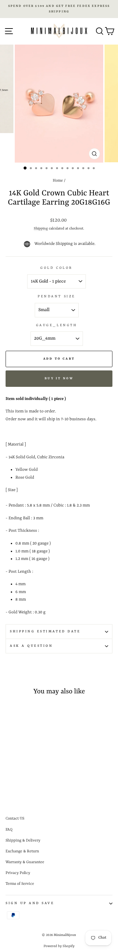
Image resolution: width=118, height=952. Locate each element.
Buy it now (59, 378)
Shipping (41, 228)
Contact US (15, 818)
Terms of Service (20, 884)
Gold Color (56, 268)
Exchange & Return (22, 851)
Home (58, 180)
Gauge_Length (56, 325)
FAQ (9, 829)
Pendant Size (56, 296)
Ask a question (31, 646)
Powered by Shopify (59, 946)
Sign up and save (30, 903)
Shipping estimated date (45, 631)
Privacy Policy (18, 873)
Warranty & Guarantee (25, 862)
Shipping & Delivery (23, 840)
